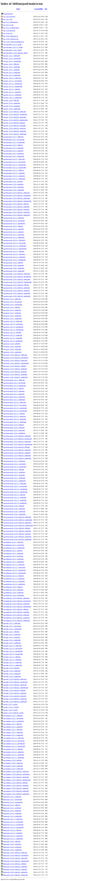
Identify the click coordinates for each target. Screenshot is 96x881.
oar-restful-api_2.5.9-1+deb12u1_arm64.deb (16, 618)
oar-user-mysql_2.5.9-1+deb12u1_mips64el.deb (17, 282)
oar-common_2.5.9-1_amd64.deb (13, 769)
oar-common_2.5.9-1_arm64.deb (13, 766)
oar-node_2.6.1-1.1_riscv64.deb (12, 648)
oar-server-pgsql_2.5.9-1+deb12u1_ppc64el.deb (17, 439)
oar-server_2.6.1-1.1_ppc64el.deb (13, 327)
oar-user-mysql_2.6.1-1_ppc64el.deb (14, 223)
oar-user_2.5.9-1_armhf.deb (11, 103)
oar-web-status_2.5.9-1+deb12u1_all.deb (15, 53)
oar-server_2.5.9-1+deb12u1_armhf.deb (15, 369)
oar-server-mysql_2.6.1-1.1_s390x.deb (14, 483)
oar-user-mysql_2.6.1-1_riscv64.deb (14, 220)
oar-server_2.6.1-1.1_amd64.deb (13, 341)
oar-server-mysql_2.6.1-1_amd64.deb (14, 481)
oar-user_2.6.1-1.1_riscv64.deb (12, 81)
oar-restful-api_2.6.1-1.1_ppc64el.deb (14, 570)
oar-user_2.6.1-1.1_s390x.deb (12, 78)
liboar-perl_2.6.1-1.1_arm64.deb (12, 836)
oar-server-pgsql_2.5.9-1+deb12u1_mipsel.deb (17, 441)
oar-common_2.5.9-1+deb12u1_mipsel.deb (16, 777)
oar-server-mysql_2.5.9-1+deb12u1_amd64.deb (17, 539)
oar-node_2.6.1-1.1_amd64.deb (12, 665)
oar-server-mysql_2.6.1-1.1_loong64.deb (15, 492)
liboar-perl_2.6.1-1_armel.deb (12, 810)
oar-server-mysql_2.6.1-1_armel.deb (14, 475)
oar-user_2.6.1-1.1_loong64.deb (12, 86)
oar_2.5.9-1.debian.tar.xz (10, 36)
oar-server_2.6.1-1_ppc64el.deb (12, 304)
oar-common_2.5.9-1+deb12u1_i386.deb (15, 783)
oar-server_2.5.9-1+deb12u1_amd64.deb (15, 377)
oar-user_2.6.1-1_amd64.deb (11, 75)
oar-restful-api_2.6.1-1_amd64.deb (13, 562)
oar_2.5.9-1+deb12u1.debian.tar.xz (13, 42)
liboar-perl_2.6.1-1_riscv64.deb (12, 799)
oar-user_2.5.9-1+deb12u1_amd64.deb (14, 134)
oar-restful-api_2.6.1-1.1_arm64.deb (14, 581)
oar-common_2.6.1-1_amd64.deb (13, 735)
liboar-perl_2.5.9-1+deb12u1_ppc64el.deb (15, 855)
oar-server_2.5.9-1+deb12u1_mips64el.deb (16, 363)
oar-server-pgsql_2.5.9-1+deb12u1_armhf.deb (17, 450)
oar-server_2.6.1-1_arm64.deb (12, 316)
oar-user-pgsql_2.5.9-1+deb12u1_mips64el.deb (17, 201)
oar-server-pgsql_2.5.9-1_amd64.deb (14, 433)
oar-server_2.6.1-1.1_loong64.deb (13, 330)
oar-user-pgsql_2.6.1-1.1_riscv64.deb (14, 162)
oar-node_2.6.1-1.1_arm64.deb (12, 662)
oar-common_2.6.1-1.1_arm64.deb (13, 755)
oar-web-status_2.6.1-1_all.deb (12, 44)
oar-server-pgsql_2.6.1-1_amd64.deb (14, 399)
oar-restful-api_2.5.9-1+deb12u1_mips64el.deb (17, 606)
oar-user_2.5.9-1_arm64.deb (11, 106)
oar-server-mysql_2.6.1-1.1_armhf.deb (14, 497)
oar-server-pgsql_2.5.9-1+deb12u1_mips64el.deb (17, 444)
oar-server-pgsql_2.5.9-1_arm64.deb (14, 430)
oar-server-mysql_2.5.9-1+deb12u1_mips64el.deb (18, 525)
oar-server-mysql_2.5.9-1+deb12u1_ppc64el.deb (17, 520)
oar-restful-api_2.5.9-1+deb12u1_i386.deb (15, 609)
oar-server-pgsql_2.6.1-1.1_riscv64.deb (15, 405)
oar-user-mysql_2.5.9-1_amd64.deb (13, 271)
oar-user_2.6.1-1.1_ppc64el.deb (12, 83)
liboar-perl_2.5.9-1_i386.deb (11, 841)
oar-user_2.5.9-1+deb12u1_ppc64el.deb (15, 114)
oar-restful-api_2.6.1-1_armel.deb (13, 556)
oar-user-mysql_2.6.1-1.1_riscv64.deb (14, 243)
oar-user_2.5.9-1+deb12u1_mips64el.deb (15, 120)
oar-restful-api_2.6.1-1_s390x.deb (13, 542)
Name (18, 9)
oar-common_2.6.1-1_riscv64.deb (13, 718)
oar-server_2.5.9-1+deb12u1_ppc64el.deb (15, 357)
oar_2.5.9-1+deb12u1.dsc (10, 39)
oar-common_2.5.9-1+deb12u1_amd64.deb (16, 794)
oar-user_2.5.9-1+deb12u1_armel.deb (14, 128)
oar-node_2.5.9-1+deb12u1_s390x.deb (14, 679)
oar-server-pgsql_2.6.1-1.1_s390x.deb (14, 402)
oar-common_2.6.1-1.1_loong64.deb (14, 746)
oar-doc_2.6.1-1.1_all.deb (11, 707)
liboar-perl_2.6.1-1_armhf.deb (12, 808)
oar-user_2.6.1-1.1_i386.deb (11, 89)
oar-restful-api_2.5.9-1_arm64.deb (13, 592)
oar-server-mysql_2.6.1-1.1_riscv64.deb (15, 486)
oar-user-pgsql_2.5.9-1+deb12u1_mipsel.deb (16, 198)
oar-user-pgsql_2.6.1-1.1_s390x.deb (14, 159)
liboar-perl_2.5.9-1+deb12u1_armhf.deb (15, 866)
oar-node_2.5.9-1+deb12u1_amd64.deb (15, 701)
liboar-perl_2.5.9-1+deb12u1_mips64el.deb (16, 861)
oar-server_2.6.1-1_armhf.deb (12, 310)
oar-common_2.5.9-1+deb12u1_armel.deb (15, 788)
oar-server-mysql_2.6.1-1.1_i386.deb (14, 494)
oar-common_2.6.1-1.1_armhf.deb (13, 752)
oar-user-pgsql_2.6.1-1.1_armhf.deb (14, 173)
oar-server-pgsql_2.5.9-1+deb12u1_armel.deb (16, 453)
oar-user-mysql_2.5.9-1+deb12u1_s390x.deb (16, 274)
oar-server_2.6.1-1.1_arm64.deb (12, 338)
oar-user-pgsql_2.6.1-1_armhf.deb (13, 148)
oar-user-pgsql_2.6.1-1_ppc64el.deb (14, 142)
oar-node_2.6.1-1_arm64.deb (12, 640)
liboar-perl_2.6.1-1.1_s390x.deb (12, 819)
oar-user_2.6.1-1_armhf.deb (11, 67)
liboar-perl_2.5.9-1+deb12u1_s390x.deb (15, 852)
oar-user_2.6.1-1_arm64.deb (11, 72)
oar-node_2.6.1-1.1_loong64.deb (13, 654)
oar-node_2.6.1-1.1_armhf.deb (12, 659)
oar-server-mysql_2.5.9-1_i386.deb (13, 506)
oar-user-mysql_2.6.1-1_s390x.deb (13, 218)
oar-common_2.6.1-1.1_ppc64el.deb (14, 743)
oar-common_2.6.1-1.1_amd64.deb (13, 757)
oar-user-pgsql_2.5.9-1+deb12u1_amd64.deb (16, 215)
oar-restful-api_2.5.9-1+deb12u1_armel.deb (16, 615)
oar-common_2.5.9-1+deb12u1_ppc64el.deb (16, 774)
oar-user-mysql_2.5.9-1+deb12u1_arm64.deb (16, 293)
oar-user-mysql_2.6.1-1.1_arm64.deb (14, 257)
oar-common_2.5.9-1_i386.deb (12, 760)
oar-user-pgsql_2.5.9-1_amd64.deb (13, 190)
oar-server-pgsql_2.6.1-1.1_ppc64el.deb (15, 408)
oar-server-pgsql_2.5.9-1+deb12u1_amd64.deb (17, 458)
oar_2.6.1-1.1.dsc (8, 25)
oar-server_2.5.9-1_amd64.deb (12, 352)
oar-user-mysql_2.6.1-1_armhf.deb (13, 229)
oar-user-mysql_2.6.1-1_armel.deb (13, 232)
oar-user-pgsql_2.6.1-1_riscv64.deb (13, 139)
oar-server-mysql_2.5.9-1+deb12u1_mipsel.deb (17, 522)
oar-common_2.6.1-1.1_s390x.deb (13, 738)
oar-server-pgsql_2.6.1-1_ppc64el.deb (14, 385)
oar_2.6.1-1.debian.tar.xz (10, 22)
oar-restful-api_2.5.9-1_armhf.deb (13, 590)
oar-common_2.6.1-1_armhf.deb (12, 727)
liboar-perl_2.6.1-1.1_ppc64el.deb (13, 824)
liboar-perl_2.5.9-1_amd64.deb (12, 850)
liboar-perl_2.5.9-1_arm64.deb (12, 847)
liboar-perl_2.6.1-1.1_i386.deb (12, 830)
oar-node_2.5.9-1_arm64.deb (12, 673)
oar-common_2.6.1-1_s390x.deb (13, 715)
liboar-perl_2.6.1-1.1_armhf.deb (12, 833)
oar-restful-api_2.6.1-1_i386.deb (12, 550)
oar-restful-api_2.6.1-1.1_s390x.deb (13, 564)
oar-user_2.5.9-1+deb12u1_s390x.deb (14, 111)
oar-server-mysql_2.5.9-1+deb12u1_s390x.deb (17, 517)
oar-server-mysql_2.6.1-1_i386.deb (13, 469)
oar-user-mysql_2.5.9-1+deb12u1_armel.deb (16, 290)
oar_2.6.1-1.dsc (7, 19)
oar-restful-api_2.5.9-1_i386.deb (12, 587)
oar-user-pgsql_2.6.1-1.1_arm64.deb (14, 176)
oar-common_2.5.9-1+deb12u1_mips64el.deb (16, 780)
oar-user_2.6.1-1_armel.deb (11, 69)
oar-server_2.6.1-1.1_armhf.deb (12, 335)
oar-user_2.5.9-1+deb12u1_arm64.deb (14, 131)
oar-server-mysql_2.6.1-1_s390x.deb (14, 461)
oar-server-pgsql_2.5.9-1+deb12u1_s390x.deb (17, 436)
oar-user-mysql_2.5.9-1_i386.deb (13, 262)
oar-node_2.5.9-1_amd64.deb (12, 676)
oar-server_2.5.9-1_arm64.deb (12, 349)
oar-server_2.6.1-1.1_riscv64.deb (13, 324)
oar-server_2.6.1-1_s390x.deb (12, 299)
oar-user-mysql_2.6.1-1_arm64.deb (13, 234)
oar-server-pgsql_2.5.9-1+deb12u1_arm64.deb (17, 455)
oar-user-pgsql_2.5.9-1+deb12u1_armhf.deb (16, 206)
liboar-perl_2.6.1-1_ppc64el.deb (12, 802)
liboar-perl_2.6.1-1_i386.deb (11, 805)
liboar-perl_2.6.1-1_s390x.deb (12, 796)
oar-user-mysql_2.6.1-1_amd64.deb (13, 237)
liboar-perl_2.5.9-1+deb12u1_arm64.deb (15, 872)
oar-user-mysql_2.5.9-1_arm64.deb (13, 268)
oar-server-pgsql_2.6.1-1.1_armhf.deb (14, 416)
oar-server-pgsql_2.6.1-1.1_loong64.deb (15, 411)
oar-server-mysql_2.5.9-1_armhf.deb (14, 508)
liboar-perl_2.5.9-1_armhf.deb (12, 844)
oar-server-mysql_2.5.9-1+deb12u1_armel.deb (17, 534)
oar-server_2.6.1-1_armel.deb (12, 313)
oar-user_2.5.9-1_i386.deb (11, 100)
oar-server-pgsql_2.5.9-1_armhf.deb (14, 427)
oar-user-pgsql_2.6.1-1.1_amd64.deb (14, 179)
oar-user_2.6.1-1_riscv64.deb (12, 58)
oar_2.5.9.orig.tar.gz (9, 30)
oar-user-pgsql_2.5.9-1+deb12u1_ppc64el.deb (17, 195)
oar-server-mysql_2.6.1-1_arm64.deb (14, 478)
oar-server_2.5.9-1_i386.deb (11, 343)
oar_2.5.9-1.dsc (7, 33)
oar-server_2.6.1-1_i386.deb (11, 307)
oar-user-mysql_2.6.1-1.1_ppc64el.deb (14, 246)
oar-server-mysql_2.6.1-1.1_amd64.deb (15, 503)
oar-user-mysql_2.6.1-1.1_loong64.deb (14, 248)
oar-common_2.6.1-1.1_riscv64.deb (13, 741)
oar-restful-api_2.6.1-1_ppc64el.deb (13, 548)
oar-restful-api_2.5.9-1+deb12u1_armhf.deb (16, 612)
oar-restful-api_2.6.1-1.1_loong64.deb (14, 573)
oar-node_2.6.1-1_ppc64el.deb (12, 629)
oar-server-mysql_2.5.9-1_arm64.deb (14, 511)
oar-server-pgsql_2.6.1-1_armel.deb (13, 394)
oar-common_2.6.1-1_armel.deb (12, 729)
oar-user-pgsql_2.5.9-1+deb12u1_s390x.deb (16, 192)
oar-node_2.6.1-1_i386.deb (11, 632)
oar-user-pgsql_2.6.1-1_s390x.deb (13, 137)
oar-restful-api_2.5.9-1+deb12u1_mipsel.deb (16, 604)
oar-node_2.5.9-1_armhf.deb (11, 671)
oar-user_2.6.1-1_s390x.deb (11, 55)
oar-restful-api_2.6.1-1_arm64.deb (13, 559)
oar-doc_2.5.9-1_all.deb (10, 710)
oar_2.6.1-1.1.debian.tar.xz (11, 28)
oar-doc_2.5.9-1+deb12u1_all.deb (13, 713)
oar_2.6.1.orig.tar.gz (9, 16)
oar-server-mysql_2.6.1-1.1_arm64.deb (14, 500)
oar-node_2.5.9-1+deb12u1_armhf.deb (14, 693)
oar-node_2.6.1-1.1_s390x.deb (12, 645)
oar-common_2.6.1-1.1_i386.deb (13, 749)
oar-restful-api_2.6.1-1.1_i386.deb (13, 576)
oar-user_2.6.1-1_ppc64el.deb (12, 61)
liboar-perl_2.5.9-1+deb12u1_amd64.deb (15, 875)
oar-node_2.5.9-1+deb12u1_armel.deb (14, 696)
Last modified (38, 9)
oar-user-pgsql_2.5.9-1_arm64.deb (13, 187)
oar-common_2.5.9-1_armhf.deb (12, 763)
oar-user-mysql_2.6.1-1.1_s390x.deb (14, 240)
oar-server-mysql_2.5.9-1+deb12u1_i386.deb (16, 528)
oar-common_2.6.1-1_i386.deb (12, 724)
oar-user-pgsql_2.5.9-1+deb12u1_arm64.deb (16, 212)
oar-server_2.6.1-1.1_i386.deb (12, 332)
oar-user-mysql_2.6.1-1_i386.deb (13, 226)
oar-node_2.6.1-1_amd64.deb (12, 643)
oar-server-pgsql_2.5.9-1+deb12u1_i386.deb (16, 447)
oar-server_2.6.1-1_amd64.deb (12, 318)
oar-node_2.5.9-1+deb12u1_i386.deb (14, 690)
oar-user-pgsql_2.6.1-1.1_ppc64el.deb (14, 165)
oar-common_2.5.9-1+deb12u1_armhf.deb (15, 785)
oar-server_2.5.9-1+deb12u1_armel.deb (15, 371)
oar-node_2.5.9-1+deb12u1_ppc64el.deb (15, 682)
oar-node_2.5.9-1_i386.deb (11, 668)
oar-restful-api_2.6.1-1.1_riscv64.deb (14, 567)
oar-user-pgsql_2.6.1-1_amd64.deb (13, 156)
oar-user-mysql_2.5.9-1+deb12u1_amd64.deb (16, 296)
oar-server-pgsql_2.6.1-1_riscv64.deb (14, 383)
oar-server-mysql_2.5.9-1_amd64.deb (14, 514)
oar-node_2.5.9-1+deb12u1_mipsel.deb (15, 685)
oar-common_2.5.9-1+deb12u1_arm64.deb (16, 791)
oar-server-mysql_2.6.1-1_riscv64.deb (14, 464)
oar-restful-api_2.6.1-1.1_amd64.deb (14, 584)
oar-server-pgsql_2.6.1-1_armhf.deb (14, 391)
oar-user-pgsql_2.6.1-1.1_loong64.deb (14, 167)
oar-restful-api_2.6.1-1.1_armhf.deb (13, 578)
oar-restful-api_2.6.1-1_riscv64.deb (13, 545)
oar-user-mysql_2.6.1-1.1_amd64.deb (14, 260)
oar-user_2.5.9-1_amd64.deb (11, 109)
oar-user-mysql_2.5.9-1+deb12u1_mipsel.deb (16, 279)
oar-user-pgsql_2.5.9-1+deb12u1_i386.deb (16, 204)
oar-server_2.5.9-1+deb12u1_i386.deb (14, 366)
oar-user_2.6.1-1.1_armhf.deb (12, 92)
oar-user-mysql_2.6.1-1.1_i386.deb (13, 251)
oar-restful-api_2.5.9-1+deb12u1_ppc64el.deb (16, 601)
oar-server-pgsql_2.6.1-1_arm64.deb (14, 397)
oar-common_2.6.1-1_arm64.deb (13, 732)
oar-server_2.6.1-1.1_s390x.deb (12, 321)
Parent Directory (8, 14)
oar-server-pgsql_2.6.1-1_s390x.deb (14, 380)
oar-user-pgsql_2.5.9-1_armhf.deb (13, 184)
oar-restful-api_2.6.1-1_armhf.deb (13, 553)
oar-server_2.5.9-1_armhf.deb (12, 346)
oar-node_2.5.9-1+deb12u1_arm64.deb (15, 699)
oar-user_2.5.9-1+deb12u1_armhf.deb (14, 125)
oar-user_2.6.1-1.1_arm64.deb (12, 95)
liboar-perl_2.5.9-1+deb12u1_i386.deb (14, 864)
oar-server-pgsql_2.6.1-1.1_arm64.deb (14, 419)
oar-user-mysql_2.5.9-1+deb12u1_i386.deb (16, 285)
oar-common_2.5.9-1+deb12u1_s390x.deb (16, 771)
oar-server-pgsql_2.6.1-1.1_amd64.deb (14, 422)
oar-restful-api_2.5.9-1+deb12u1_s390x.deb (16, 598)
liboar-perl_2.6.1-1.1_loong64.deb (13, 827)
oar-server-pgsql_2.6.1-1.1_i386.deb (14, 413)
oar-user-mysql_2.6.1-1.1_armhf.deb (14, 254)
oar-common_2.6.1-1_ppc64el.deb (13, 721)
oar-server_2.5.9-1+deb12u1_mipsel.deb (15, 360)
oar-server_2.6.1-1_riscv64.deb (12, 302)
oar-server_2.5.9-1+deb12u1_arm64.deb (15, 374)
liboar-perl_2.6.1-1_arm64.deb (12, 813)
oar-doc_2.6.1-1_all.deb (10, 704)
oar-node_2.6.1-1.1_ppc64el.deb (13, 651)
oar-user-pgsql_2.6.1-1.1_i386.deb (13, 170)
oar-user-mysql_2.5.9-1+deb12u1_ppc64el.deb (17, 276)
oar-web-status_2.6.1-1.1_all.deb (13, 47)
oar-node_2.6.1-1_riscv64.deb (12, 626)
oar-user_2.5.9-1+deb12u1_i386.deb (14, 123)
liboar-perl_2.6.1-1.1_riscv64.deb (13, 822)
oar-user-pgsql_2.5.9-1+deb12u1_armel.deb (16, 209)
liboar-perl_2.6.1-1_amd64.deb (12, 816)
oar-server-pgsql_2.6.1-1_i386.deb (13, 388)
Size (46, 9)
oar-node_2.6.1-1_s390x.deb (11, 623)
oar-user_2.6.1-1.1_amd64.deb (12, 97)
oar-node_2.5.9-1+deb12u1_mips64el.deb (15, 687)
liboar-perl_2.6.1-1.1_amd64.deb (13, 838)
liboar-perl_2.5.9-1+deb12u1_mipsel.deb (15, 858)
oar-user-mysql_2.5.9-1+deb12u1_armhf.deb (16, 288)
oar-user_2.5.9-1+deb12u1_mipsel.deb (14, 117)
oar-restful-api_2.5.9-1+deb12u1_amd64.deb (16, 620)
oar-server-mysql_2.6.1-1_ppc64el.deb (14, 467)
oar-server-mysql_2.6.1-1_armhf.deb (14, 472)
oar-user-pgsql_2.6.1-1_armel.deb (13, 151)
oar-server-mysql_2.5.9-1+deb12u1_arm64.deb (17, 536)
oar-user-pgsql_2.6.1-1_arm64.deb (13, 153)
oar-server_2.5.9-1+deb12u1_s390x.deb (15, 355)
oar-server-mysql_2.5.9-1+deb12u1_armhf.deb (17, 531)
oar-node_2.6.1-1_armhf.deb (11, 634)
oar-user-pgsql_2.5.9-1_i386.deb (13, 181)
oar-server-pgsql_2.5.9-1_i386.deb (13, 425)
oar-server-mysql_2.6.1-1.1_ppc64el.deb (15, 489)
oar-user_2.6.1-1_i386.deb (11, 64)
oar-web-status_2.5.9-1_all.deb (12, 50)
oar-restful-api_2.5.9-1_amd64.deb (13, 595)
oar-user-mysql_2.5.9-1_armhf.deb (13, 265)
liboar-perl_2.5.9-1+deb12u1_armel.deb (15, 869)
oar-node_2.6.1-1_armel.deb (11, 637)
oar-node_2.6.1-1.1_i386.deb (12, 657)
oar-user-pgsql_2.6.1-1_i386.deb (13, 145)
